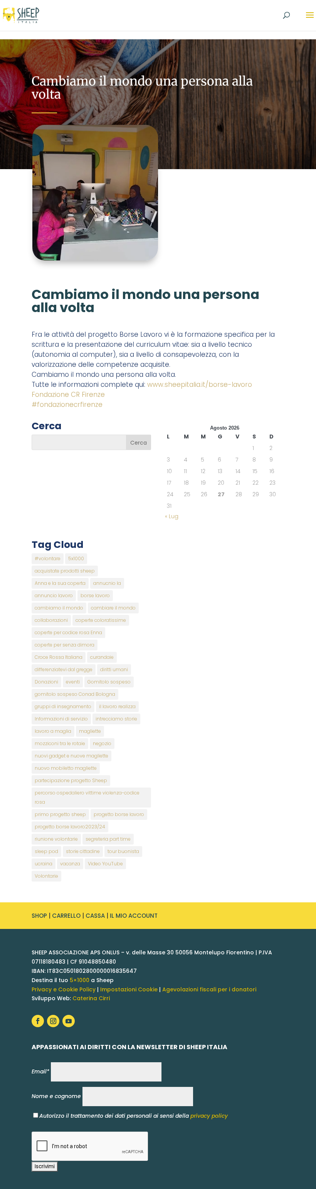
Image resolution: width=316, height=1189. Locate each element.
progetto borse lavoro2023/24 (70, 826)
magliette (90, 731)
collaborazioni (51, 620)
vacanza (70, 863)
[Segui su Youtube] (68, 1021)
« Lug (171, 516)
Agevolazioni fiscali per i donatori (209, 989)
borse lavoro (95, 595)
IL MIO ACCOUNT (134, 916)
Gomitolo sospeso (109, 681)
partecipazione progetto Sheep (71, 780)
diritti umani (114, 669)
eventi (73, 681)
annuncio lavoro (54, 595)
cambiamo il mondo (59, 608)
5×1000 (79, 980)
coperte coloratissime (101, 620)
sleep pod (46, 851)
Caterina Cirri (91, 998)
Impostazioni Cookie (129, 989)
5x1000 (76, 558)
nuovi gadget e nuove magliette (71, 755)
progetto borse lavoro (119, 814)
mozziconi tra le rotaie (60, 743)
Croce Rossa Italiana (58, 657)
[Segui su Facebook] (38, 1021)
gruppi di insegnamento (63, 706)
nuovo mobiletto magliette (66, 768)
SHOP (39, 916)
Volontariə (46, 876)
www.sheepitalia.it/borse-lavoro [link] (199, 384)
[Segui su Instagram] (53, 1021)
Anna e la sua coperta (60, 583)
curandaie (102, 657)
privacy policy (209, 1116)
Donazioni (46, 681)
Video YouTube (105, 863)
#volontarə (48, 558)
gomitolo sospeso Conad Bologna (75, 694)
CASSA (95, 916)
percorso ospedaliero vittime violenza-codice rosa (87, 797)
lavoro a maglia (53, 731)
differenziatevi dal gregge (63, 669)
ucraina (43, 863)
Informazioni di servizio (61, 718)
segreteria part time (108, 839)
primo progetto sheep (60, 814)
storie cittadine (83, 851)
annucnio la (107, 583)
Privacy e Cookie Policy (64, 989)
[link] (68, 394)
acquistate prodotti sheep (65, 571)
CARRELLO (66, 916)
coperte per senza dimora (64, 645)
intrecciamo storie (116, 718)
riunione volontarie (56, 839)
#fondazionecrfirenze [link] (67, 404)
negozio (102, 743)
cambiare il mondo (113, 608)
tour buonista (123, 851)
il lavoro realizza (117, 706)
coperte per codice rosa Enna (68, 632)
